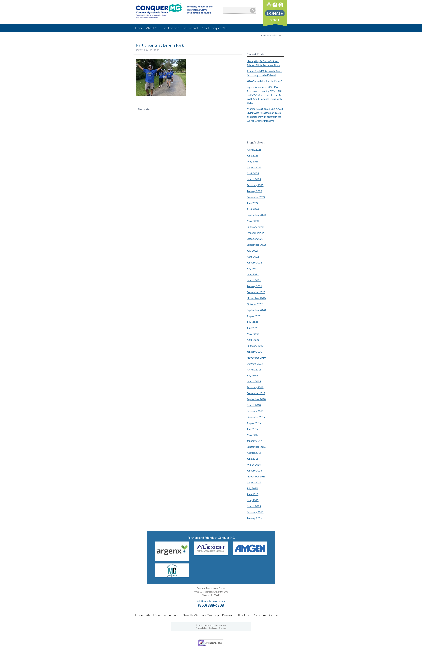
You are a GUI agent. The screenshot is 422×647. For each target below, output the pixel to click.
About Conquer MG (213, 28)
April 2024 (253, 208)
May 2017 (252, 434)
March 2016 (254, 464)
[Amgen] (250, 554)
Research (228, 615)
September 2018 (256, 399)
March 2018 (254, 405)
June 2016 (252, 458)
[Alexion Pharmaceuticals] (211, 554)
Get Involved (171, 28)
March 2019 (254, 381)
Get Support (190, 28)
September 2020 (256, 310)
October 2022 (255, 238)
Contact (274, 615)
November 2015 (256, 476)
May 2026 (252, 161)
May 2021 (252, 274)
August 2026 (254, 149)
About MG (153, 28)
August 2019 (254, 369)
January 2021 (254, 286)
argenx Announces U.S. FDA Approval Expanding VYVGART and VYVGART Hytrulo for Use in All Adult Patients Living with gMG (265, 94)
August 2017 (254, 422)
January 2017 (254, 440)
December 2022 (256, 232)
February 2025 (255, 185)
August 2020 (254, 315)
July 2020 (252, 321)
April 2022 (253, 256)
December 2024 (256, 197)
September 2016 (256, 446)
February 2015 (255, 512)
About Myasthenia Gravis (162, 615)
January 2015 (254, 518)
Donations (259, 615)
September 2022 (256, 244)
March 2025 (254, 179)
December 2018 (256, 393)
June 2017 (252, 428)
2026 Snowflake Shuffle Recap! (264, 81)
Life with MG (190, 615)
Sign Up (275, 20)
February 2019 (255, 387)
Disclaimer (213, 628)
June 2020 (252, 327)
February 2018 (255, 411)
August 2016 (254, 452)
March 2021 (254, 280)
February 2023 (255, 226)
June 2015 (252, 494)
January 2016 (254, 470)
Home (139, 28)
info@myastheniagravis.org (211, 600)
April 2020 (253, 339)
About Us (243, 615)
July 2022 (252, 250)
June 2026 (252, 155)
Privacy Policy (201, 628)
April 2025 (253, 173)
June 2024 (252, 203)
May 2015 (252, 500)
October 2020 (255, 304)
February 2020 (255, 345)
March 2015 (254, 506)
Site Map (222, 628)
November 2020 (256, 298)
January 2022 (254, 262)
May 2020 (252, 333)
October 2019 (255, 363)
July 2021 (252, 268)
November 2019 (256, 357)
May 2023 (252, 220)
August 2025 (254, 167)
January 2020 (254, 351)
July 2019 (252, 375)
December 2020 (256, 292)
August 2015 (254, 482)
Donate (275, 13)
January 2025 (254, 191)
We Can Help (210, 615)
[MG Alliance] (172, 576)
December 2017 (256, 417)
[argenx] (172, 559)
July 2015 (252, 488)
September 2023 (256, 214)
